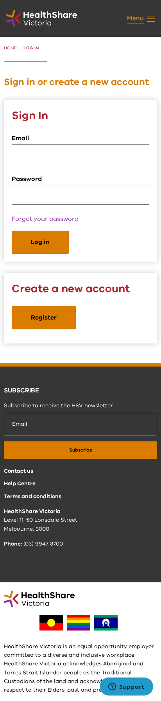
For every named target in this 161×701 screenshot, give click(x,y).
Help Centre (20, 483)
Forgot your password (45, 219)
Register (44, 317)
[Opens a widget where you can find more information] (126, 687)
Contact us (18, 471)
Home (10, 48)
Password (27, 179)
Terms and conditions (32, 496)
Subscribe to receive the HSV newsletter (58, 405)
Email (20, 138)
